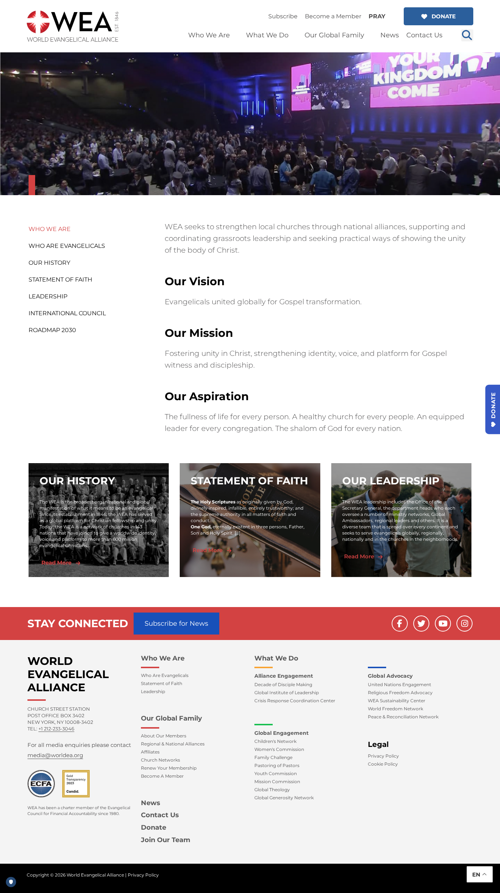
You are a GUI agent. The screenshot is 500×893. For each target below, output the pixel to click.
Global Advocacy (390, 676)
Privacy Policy (143, 875)
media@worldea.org (55, 755)
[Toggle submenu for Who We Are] (235, 35)
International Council (67, 313)
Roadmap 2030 (52, 330)
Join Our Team (165, 840)
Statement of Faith (60, 279)
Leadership (48, 296)
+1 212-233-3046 (56, 729)
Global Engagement (281, 733)
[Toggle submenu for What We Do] (293, 35)
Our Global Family (171, 718)
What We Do (276, 658)
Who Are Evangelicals (67, 245)
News (150, 803)
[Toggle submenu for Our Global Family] (369, 35)
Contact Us (160, 815)
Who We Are (50, 229)
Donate (153, 827)
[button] (438, 16)
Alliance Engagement (283, 676)
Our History (49, 262)
